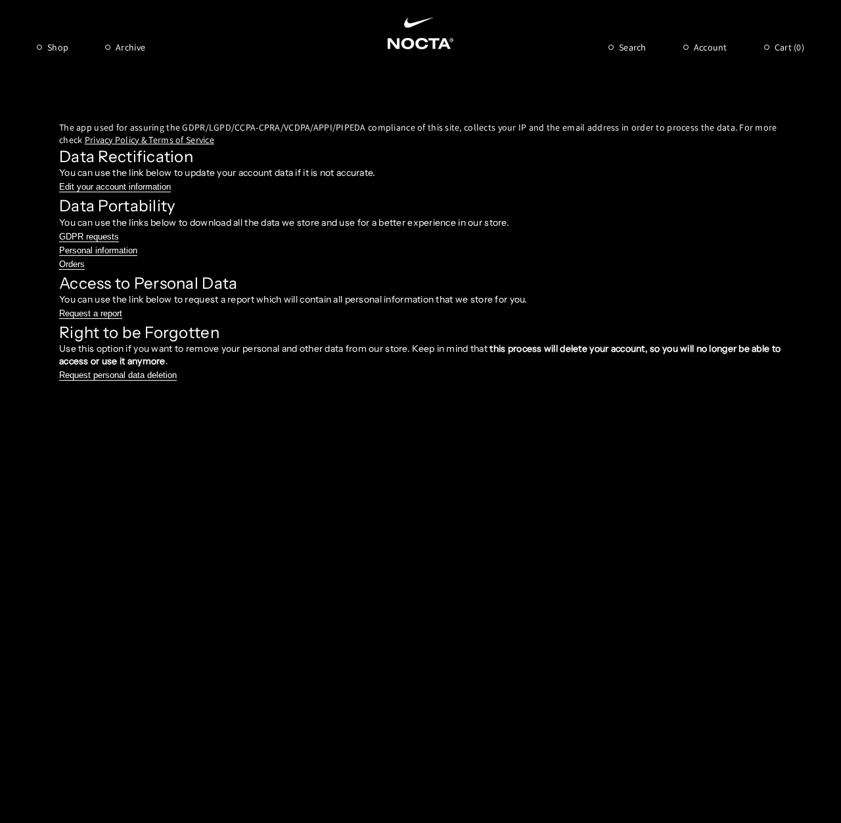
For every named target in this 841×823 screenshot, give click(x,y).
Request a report (90, 313)
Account (710, 47)
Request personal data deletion (118, 375)
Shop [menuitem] (57, 47)
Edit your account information (115, 187)
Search (633, 47)
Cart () (789, 47)
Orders (72, 264)
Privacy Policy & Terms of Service (149, 140)
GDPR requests (89, 237)
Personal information (98, 250)
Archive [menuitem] (130, 47)
